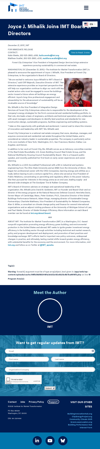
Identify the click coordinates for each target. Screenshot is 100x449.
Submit (48, 388)
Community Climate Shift (81, 419)
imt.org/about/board (41, 213)
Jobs (22, 401)
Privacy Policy (36, 401)
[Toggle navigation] (86, 7)
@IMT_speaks (47, 244)
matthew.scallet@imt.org (55, 58)
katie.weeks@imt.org (49, 55)
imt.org (11, 244)
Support (53, 401)
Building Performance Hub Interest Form (80, 426)
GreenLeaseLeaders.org (81, 422)
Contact (12, 401)
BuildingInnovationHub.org (79, 413)
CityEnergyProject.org (82, 416)
